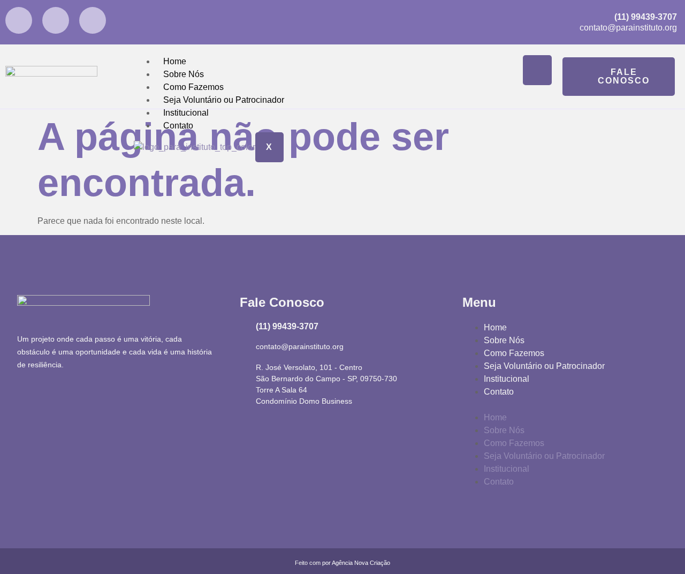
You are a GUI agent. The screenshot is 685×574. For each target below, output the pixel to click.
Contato (178, 125)
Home (174, 61)
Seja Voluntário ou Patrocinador (223, 99)
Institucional (186, 112)
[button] (565, 404)
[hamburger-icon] (537, 70)
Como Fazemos (193, 87)
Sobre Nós (183, 74)
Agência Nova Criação (361, 563)
